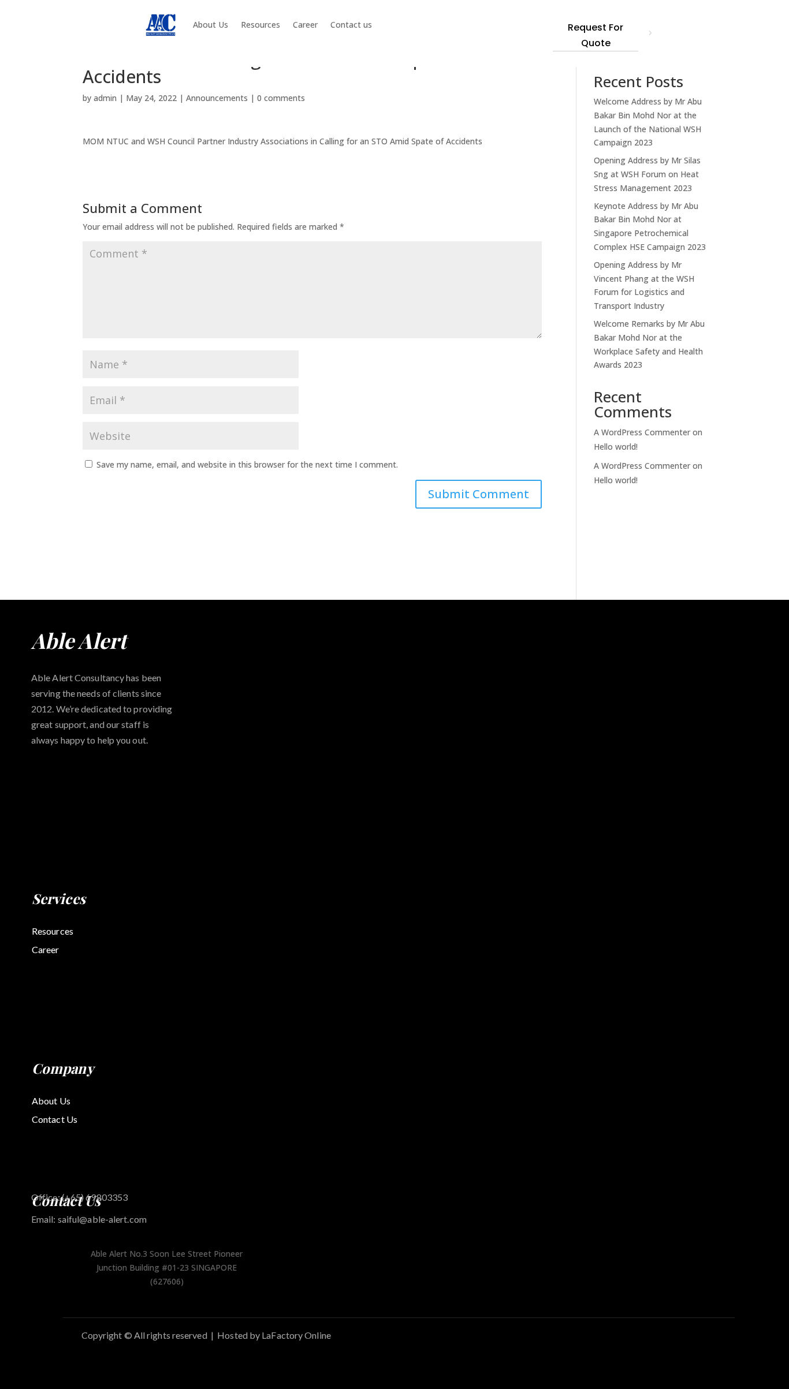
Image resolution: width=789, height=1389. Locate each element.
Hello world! (616, 446)
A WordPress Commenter (642, 465)
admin (105, 97)
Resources (260, 24)
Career (305, 24)
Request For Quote (595, 35)
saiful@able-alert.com (102, 1218)
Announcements (217, 97)
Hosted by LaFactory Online (274, 1335)
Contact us (351, 24)
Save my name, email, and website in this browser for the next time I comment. (247, 464)
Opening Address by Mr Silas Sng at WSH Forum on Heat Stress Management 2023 (647, 174)
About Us (210, 24)
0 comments (281, 97)
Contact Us (54, 1119)
